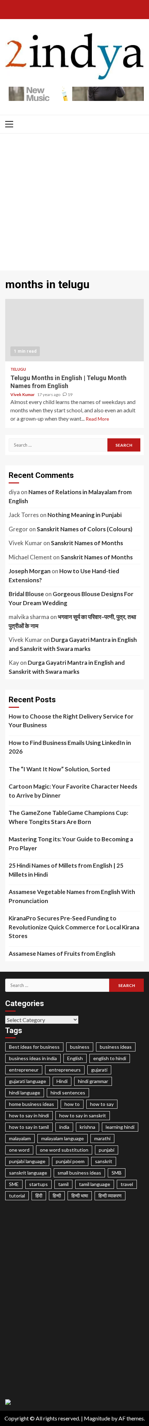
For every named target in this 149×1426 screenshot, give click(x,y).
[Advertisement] (74, 203)
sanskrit (103, 1161)
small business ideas (79, 1173)
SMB (117, 1173)
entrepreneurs (65, 1070)
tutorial (17, 1196)
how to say (102, 1104)
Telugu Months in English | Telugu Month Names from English (74, 330)
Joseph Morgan (30, 571)
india (64, 1127)
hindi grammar (93, 1081)
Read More (97, 419)
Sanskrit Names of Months (87, 543)
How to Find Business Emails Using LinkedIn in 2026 (70, 747)
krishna (87, 1127)
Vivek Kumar (22, 394)
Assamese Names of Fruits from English (62, 953)
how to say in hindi (29, 1115)
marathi (102, 1138)
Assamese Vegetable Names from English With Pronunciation (72, 896)
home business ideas (31, 1104)
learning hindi (120, 1127)
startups (38, 1184)
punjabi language (27, 1161)
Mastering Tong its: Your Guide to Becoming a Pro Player (71, 843)
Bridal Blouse (26, 594)
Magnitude (97, 1418)
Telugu (18, 369)
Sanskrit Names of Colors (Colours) (84, 529)
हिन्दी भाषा (79, 1196)
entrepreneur (23, 1070)
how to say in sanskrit (82, 1115)
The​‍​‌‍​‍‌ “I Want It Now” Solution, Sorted (59, 769)
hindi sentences (68, 1093)
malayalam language (62, 1138)
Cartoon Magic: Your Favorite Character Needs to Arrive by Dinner (73, 791)
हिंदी (38, 1196)
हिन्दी (57, 1196)
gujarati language (27, 1081)
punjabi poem (70, 1161)
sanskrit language (28, 1173)
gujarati (99, 1070)
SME (14, 1184)
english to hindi (109, 1058)
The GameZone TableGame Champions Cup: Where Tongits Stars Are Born (68, 817)
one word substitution (64, 1150)
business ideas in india (33, 1058)
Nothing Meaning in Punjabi (84, 514)
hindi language (24, 1093)
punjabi (106, 1150)
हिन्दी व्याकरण (110, 1196)
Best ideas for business (34, 1047)
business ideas (116, 1047)
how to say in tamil (29, 1127)
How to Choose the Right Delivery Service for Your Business (71, 721)
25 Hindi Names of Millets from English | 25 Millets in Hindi (66, 870)
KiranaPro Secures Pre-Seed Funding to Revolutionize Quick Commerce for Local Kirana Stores (74, 926)
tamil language (94, 1184)
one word (19, 1150)
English (75, 1058)
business (79, 1047)
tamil (63, 1184)
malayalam (20, 1138)
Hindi (62, 1081)
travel (127, 1184)
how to (72, 1104)
